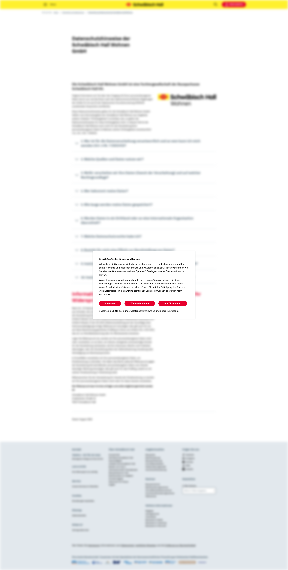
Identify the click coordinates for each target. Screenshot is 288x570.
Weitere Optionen (139, 303)
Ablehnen (110, 303)
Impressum (172, 310)
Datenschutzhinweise (143, 310)
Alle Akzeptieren (172, 303)
